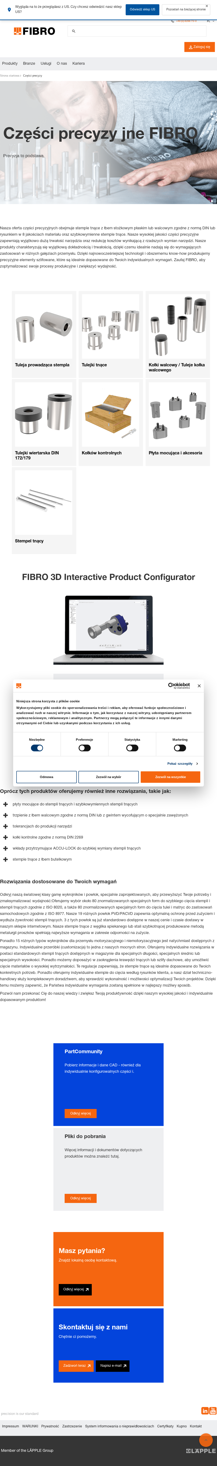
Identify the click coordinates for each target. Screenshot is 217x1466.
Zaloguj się (201, 47)
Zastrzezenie (72, 1426)
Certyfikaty (165, 1426)
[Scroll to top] (206, 1440)
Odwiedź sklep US (142, 9)
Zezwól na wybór (108, 777)
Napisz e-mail (111, 1366)
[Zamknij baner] (199, 685)
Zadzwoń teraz (74, 1366)
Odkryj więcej (80, 1114)
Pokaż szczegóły (180, 763)
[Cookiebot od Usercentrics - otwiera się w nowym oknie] (171, 686)
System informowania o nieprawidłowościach (119, 1426)
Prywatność (50, 1426)
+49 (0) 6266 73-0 (186, 21)
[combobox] (210, 21)
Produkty (10, 64)
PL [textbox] (208, 21)
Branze (29, 64)
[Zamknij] (206, 6)
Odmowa (46, 777)
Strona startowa (9, 75)
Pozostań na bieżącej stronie (186, 9)
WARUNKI (30, 1426)
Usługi (46, 64)
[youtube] (213, 1412)
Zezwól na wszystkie (170, 777)
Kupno (182, 1426)
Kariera (78, 64)
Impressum (10, 1426)
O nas (62, 64)
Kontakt (196, 1426)
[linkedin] (205, 1412)
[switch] (85, 748)
